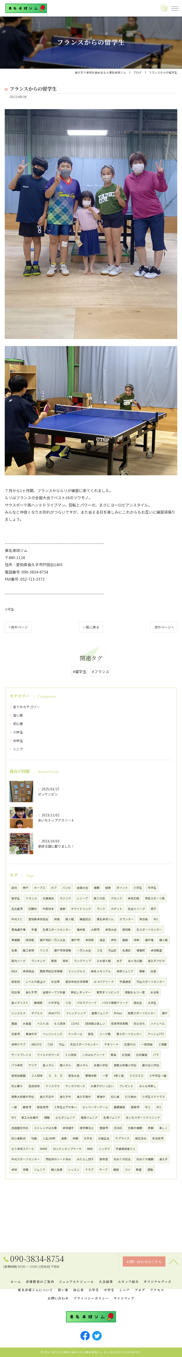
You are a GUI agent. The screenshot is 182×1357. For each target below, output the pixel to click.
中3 (13, 1117)
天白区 (118, 1128)
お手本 (88, 1138)
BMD (90, 1149)
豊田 (14, 1023)
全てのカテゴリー (26, 706)
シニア (18, 749)
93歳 (34, 1138)
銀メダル (65, 1065)
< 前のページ (18, 627)
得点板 (143, 919)
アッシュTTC (156, 1034)
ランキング (38, 961)
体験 (25, 1169)
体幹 (136, 940)
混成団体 (34, 1086)
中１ (148, 1107)
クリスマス (53, 1086)
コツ (127, 1169)
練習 (116, 1169)
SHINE (43, 1149)
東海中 (101, 1097)
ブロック (116, 898)
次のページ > (163, 627)
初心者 (18, 723)
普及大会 (74, 1075)
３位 (99, 950)
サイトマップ (124, 1298)
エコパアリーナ (104, 981)
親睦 (47, 1117)
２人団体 (37, 1075)
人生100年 (49, 1138)
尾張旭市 (42, 1107)
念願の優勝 (135, 1128)
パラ (156, 1055)
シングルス (18, 1013)
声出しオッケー (81, 992)
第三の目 (99, 898)
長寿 (64, 1138)
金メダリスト (19, 1003)
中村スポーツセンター (25, 1159)
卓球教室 (156, 950)
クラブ (89, 1169)
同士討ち (139, 1023)
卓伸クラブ (18, 1044)
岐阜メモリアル (101, 971)
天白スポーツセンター (84, 1044)
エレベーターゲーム (95, 1107)
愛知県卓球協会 (38, 919)
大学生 (152, 1003)
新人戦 (69, 919)
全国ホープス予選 (54, 992)
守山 (61, 1044)
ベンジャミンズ (52, 1034)
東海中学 (31, 1034)
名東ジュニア (111, 1117)
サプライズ (122, 1138)
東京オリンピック (107, 992)
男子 (153, 909)
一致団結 (147, 1044)
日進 (153, 971)
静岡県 (38, 1003)
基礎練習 (119, 1107)
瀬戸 (165, 1013)
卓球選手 (68, 1128)
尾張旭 (15, 981)
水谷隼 (154, 992)
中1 (156, 919)
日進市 (15, 1034)
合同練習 (141, 1055)
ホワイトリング (81, 909)
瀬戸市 (75, 940)
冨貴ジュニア (99, 1013)
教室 (139, 1169)
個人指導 (56, 1169)
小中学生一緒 (157, 1075)
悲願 (151, 1128)
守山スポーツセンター (150, 981)
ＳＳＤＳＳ (136, 1075)
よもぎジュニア (65, 1117)
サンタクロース (75, 1086)
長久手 (163, 1159)
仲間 (75, 1138)
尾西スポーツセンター (142, 1013)
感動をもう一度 (135, 992)
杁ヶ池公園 (135, 961)
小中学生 (54, 1003)
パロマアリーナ (87, 1003)
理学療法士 (87, 1128)
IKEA (14, 971)
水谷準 (55, 981)
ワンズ (44, 950)
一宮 (105, 1075)
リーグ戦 (105, 1034)
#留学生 (79, 671)
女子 (119, 961)
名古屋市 (17, 909)
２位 (68, 1003)
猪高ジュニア (89, 1117)
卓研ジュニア (125, 971)
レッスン (73, 1169)
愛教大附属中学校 (22, 1097)
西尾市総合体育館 (51, 971)
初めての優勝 (145, 1159)
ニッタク (104, 1149)
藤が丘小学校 (150, 1065)
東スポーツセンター (129, 1034)
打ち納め (130, 1097)
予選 (34, 929)
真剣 (65, 961)
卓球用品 (28, 971)
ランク (101, 909)
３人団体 (70, 1055)
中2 (158, 1107)
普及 (91, 1034)
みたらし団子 (85, 1159)
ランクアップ (82, 961)
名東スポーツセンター (57, 929)
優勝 (97, 888)
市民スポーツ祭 (155, 898)
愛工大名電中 (29, 1117)
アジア (32, 1065)
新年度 (104, 1159)
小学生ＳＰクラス (153, 1097)
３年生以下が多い (65, 1107)
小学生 (9, 609)
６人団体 (59, 1023)
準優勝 (15, 940)
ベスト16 (42, 1023)
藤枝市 (27, 1107)
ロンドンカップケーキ (67, 1149)
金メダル (48, 1065)
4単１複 (119, 1075)
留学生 (15, 898)
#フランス (100, 671)
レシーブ (82, 898)
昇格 (57, 919)
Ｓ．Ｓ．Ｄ (55, 1075)
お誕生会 (103, 1138)
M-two (118, 1013)
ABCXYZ (36, 1044)
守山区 (112, 950)
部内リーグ (18, 961)
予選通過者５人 (126, 1149)
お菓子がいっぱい (102, 1086)
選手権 (149, 940)
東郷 (142, 971)
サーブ (103, 1169)
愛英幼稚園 (18, 1075)
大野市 (95, 929)
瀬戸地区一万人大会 (52, 940)
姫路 (125, 940)
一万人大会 (84, 950)
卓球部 (89, 940)
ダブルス (37, 1013)
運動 (150, 1169)
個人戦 (163, 940)
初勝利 (32, 909)
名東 (14, 950)
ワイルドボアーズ (48, 1055)
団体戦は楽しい (95, 1023)
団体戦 (30, 940)
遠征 (102, 940)
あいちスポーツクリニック (143, 1117)
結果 (108, 888)
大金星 (27, 1023)
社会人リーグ (136, 909)
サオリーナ (111, 1044)
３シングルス (76, 971)
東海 (113, 1055)
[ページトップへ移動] (173, 1261)
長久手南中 (84, 1097)
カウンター (126, 919)
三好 (50, 1044)
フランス (31, 898)
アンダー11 (75, 1034)
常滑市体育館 (119, 1023)
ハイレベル (158, 1023)
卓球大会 (111, 929)
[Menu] (174, 8)
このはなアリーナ (93, 1055)
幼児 (14, 888)
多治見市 (158, 1138)
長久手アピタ (156, 961)
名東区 (126, 950)
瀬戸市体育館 (62, 950)
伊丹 (114, 940)
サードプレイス (21, 1055)
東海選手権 (18, 929)
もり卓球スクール (22, 1149)
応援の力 (130, 1044)
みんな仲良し (147, 1086)
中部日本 (48, 909)
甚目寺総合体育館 (76, 981)
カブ (54, 888)
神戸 (25, 888)
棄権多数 (91, 1075)
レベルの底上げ (36, 981)
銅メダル (82, 1065)
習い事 (18, 715)
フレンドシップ (76, 1013)
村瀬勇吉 (48, 898)
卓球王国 (133, 898)
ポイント (122, 888)
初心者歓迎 (18, 1138)
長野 (62, 909)
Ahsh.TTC (54, 1013)
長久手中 (65, 1097)
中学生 (18, 740)
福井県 (81, 929)
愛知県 (126, 929)
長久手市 (31, 992)
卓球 (14, 1169)
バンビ (66, 888)
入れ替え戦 (104, 961)
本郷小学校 (101, 1065)
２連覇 (162, 1044)
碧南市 (135, 1107)
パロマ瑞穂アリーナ (115, 1003)
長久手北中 (47, 1097)
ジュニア (39, 1169)
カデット (116, 909)
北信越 (126, 1055)
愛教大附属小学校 (125, 1065)
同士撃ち (17, 1086)
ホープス (39, 888)
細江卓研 (28, 950)
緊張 (54, 961)
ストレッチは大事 (45, 1128)
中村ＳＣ (17, 919)
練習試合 (85, 919)
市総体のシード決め (58, 1159)
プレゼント (126, 1086)
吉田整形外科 (19, 1128)
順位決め (140, 1138)
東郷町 (140, 950)
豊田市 (104, 1128)
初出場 (15, 992)
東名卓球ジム (105, 919)
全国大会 (82, 888)
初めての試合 (122, 1159)
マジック (65, 898)
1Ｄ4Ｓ (75, 1023)
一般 (14, 1107)
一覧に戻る (91, 627)
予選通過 (125, 981)
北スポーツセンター (149, 929)
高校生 (138, 1003)
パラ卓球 (17, 1065)
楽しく (163, 1128)
